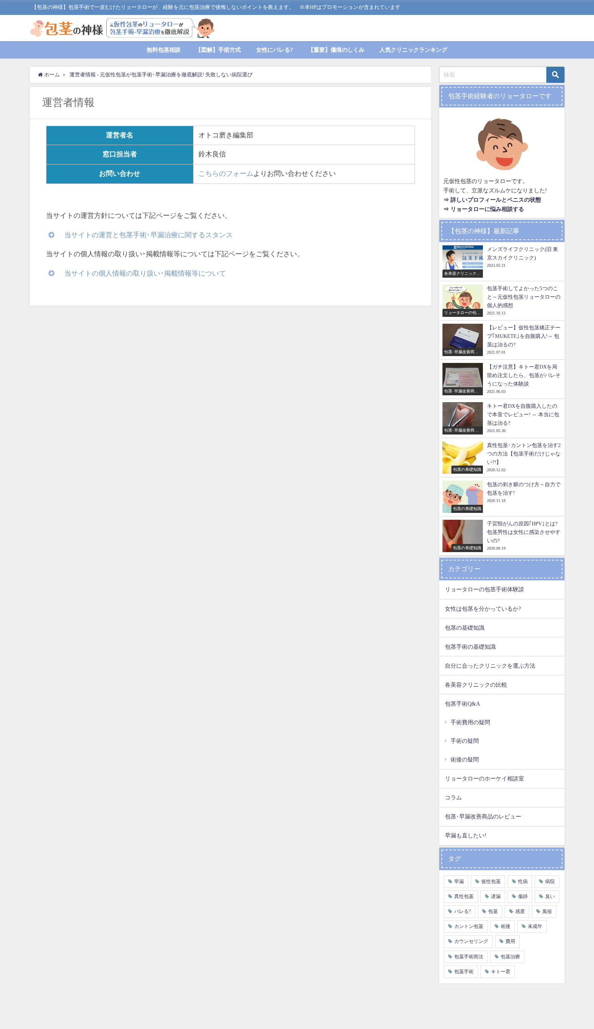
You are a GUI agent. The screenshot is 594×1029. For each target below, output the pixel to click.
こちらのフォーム (225, 173)
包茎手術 (464, 971)
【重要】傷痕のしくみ (336, 49)
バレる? (462, 911)
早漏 (459, 881)
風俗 (547, 911)
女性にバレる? (274, 49)
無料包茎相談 (164, 49)
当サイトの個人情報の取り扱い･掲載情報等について (145, 273)
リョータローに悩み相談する (487, 209)
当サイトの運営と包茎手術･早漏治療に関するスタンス (148, 235)
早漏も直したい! (466, 835)
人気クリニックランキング (413, 49)
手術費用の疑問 (470, 722)
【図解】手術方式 (218, 49)
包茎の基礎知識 (464, 627)
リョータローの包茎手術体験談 (484, 589)
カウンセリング (471, 941)
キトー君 (500, 971)
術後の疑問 (465, 759)
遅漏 (496, 896)
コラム (453, 797)
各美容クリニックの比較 (476, 684)
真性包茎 (464, 896)
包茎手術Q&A (462, 703)
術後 (505, 926)
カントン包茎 (468, 926)
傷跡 (523, 896)
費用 (510, 941)
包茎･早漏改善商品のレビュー (483, 816)
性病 (523, 881)
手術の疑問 (465, 741)
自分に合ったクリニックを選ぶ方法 (490, 665)
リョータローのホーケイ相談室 (484, 778)
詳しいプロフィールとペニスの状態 (496, 199)
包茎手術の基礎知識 (470, 646)
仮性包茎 (491, 881)
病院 (550, 881)
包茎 (493, 911)
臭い (550, 896)
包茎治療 (510, 956)
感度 (520, 911)
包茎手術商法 (468, 956)
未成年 (535, 926)
